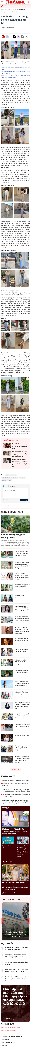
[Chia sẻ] (18, 36)
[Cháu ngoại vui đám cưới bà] (15, 872)
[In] (22, 36)
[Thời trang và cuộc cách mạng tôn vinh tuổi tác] (7, 727)
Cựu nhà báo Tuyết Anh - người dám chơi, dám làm (15, 784)
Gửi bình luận (24, 500)
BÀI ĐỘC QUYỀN (11, 899)
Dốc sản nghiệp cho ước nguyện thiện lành (15, 780)
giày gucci (4, 1045)
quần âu (19, 224)
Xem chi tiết (9, 1018)
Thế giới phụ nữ (12, 9)
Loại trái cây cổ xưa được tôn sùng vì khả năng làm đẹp (16, 68)
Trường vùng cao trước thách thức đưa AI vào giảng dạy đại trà (16, 956)
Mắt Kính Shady (6, 1039)
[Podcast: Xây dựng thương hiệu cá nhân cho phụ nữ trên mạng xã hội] (7, 576)
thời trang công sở (24, 100)
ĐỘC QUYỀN (13, 6)
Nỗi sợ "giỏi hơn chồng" (22, 735)
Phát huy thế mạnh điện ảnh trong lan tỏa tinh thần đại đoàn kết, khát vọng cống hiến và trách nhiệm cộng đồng (15, 802)
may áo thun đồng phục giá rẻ (9, 1042)
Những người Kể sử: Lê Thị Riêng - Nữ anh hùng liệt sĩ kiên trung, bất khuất (15, 831)
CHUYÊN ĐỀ (26, 6)
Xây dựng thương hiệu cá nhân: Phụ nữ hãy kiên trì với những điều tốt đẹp (22, 565)
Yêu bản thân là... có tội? (21, 596)
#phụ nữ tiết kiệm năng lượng (10, 1027)
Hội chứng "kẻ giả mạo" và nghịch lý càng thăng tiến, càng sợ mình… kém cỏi (22, 759)
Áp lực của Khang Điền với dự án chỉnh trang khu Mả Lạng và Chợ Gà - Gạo (15, 934)
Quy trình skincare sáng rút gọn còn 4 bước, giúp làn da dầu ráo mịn (16, 72)
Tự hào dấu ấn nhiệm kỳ (6, 847)
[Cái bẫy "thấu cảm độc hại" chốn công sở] (7, 652)
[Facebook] (7, 36)
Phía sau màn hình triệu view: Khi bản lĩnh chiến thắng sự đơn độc (22, 608)
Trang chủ (4, 9)
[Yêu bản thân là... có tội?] (7, 598)
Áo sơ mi (4, 159)
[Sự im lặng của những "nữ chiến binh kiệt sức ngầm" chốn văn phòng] (7, 619)
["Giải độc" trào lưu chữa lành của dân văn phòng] (7, 663)
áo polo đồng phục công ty (15, 1036)
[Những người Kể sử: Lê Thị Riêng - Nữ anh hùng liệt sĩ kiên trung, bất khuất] (15, 819)
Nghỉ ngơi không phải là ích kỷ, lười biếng (22, 585)
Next (28, 921)
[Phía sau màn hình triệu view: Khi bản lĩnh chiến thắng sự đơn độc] (7, 609)
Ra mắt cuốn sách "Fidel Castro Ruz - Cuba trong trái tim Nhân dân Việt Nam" (16, 979)
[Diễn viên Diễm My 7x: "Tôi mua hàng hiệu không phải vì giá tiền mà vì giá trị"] (7, 460)
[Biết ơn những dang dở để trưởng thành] (15, 524)
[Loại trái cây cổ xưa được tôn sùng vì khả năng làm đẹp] (7, 445)
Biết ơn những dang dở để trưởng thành (14, 536)
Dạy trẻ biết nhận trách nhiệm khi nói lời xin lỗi (17, 963)
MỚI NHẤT (6, 6)
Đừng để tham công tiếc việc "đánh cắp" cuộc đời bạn (22, 716)
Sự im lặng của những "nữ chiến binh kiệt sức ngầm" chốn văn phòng (22, 618)
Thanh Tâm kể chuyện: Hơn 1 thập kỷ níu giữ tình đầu (16, 888)
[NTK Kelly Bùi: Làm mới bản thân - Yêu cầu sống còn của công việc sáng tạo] (7, 705)
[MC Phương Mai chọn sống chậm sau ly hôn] (7, 641)
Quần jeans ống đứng (11, 475)
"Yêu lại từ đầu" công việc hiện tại (21, 693)
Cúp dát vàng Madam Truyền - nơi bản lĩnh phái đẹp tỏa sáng (21, 553)
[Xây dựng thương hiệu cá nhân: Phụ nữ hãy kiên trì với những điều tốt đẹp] (7, 565)
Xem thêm (15, 769)
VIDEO (5, 808)
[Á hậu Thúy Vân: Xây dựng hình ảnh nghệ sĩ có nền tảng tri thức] (7, 684)
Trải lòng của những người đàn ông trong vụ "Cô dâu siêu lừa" (16, 795)
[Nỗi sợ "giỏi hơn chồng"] (7, 738)
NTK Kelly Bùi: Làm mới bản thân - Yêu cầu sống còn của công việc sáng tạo (22, 705)
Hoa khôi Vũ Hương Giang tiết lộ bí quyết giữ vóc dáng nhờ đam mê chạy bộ (22, 630)
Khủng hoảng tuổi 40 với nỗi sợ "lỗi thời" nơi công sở (22, 748)
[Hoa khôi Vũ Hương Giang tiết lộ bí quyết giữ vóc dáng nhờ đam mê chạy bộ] (7, 630)
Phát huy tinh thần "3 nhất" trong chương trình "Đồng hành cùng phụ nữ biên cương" (22, 851)
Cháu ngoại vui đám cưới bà (15, 883)
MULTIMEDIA (20, 6)
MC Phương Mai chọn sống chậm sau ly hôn (21, 639)
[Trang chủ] (2, 6)
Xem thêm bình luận (7, 506)
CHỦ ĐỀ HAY (8, 1023)
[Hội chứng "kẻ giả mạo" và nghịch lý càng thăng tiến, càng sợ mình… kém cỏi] (7, 759)
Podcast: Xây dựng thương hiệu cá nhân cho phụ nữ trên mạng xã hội (22, 576)
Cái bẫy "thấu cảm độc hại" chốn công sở (22, 650)
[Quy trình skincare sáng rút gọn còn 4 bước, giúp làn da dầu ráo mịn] (7, 453)
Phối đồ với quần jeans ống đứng (10, 477)
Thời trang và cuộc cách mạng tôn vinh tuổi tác (22, 725)
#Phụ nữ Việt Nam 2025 (8, 1030)
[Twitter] (14, 36)
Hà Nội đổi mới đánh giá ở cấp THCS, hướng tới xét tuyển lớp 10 (16, 948)
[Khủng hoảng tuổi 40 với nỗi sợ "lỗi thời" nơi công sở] (7, 748)
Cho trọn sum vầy (10, 893)
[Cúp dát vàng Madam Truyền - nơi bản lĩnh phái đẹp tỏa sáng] (7, 554)
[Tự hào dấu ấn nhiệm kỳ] (8, 840)
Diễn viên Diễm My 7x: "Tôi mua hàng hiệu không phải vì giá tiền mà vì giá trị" (16, 76)
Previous (2, 921)
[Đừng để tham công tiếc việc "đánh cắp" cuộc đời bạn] (7, 716)
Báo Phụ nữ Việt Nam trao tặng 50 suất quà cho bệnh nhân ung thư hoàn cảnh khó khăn (16, 790)
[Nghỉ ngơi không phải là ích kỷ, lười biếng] (7, 587)
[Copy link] (26, 36)
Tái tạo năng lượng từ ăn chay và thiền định (21, 671)
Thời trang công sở (7, 480)
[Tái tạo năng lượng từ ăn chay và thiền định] (7, 673)
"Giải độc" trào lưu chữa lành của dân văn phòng (22, 662)
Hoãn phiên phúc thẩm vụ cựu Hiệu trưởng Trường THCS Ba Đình (16, 970)
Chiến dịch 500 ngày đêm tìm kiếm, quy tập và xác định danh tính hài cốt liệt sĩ (15, 998)
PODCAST (7, 861)
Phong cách (22, 9)
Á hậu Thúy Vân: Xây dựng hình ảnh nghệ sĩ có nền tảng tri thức (22, 683)
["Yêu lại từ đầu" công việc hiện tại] (7, 695)
